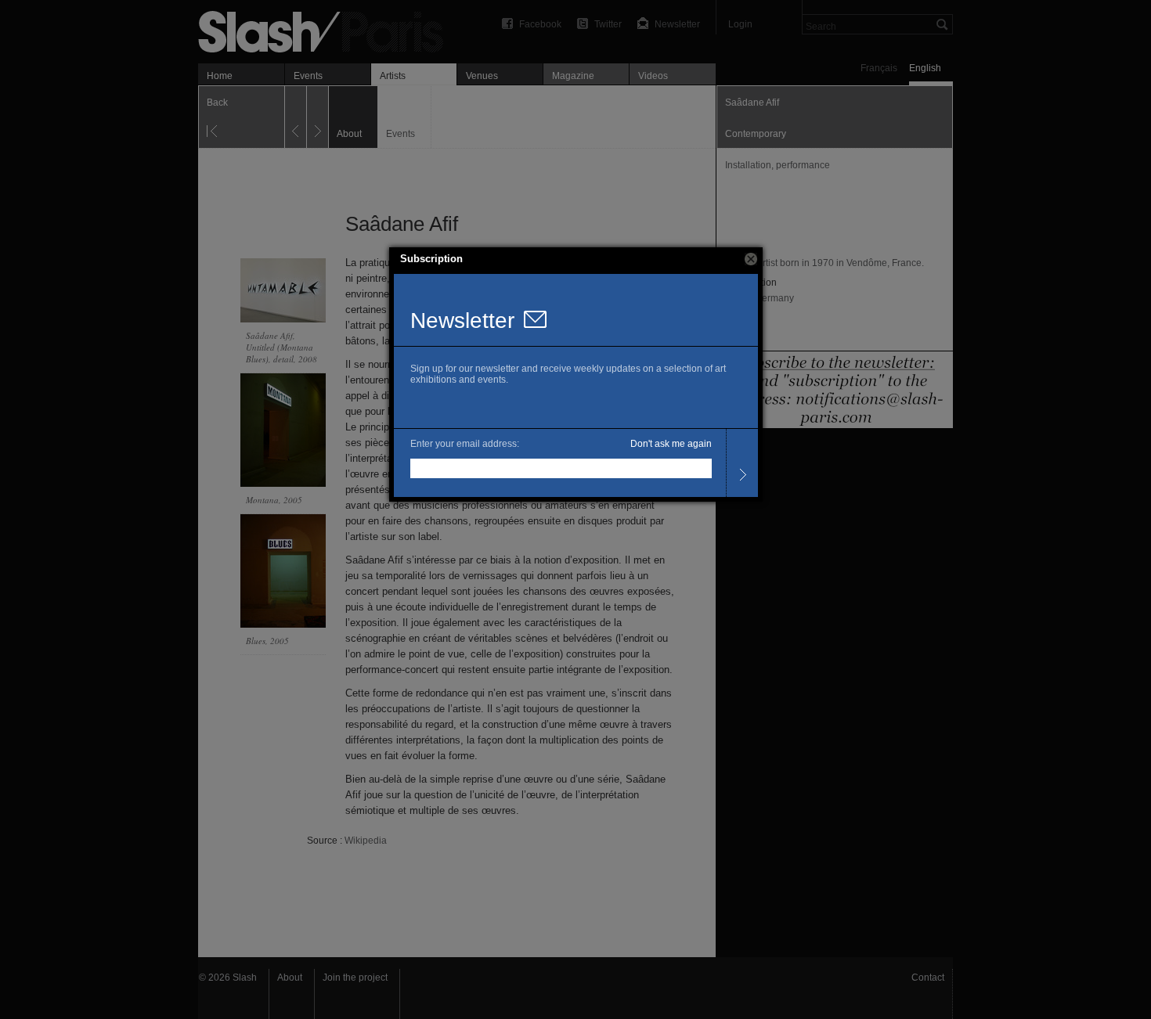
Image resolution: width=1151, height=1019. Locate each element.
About (289, 977)
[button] (751, 259)
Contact (927, 977)
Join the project (355, 977)
